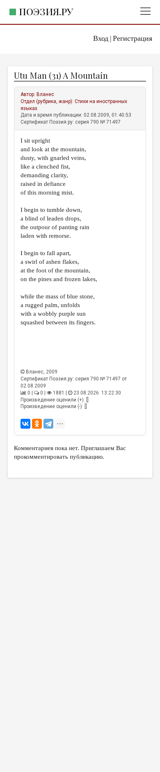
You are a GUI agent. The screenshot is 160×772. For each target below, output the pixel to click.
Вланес (45, 94)
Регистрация (132, 38)
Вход (100, 38)
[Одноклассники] (37, 424)
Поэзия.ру (46, 11)
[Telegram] (48, 424)
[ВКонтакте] (25, 424)
